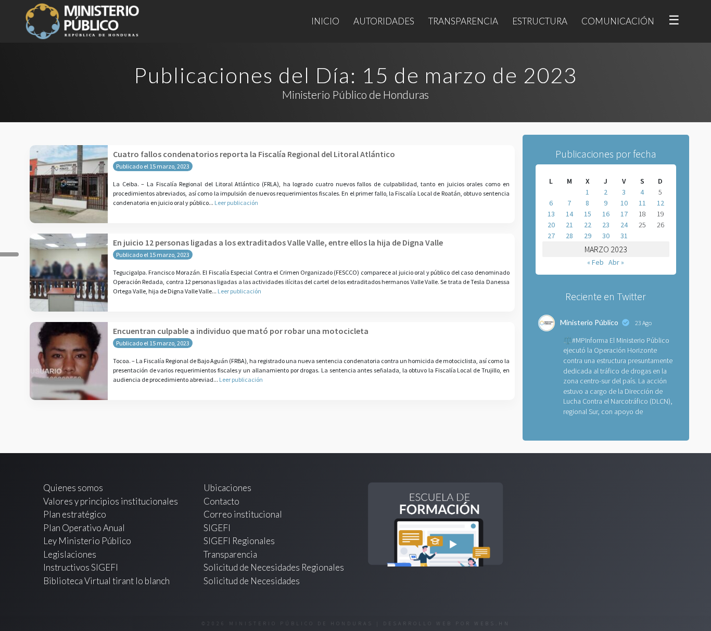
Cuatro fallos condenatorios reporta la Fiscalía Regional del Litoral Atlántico (254, 154)
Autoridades (383, 21)
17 (624, 213)
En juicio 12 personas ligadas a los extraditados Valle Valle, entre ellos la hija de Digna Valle (278, 242)
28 (569, 235)
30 (606, 235)
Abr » (616, 262)
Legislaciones (69, 554)
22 (587, 224)
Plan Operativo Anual (84, 527)
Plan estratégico (75, 514)
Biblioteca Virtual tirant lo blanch (106, 580)
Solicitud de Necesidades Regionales (274, 567)
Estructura (539, 21)
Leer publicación (236, 203)
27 (551, 235)
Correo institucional (243, 514)
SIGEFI (217, 527)
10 (624, 203)
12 (660, 203)
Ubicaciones (227, 487)
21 (569, 224)
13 (551, 213)
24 (624, 224)
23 (606, 224)
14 (569, 213)
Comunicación (617, 21)
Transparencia (463, 21)
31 (624, 235)
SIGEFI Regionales (239, 540)
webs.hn (492, 623)
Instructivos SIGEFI (80, 567)
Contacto (221, 501)
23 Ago (643, 323)
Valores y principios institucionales (110, 501)
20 (551, 224)
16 (606, 213)
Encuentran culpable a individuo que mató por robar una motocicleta (241, 331)
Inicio (325, 21)
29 (587, 235)
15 (587, 213)
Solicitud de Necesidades (252, 580)
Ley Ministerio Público (87, 540)
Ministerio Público (589, 322)
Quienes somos (73, 487)
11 (642, 203)
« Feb (595, 262)
